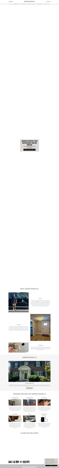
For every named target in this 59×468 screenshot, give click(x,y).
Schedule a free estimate (29, 149)
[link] (9, 1)
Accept (51, 465)
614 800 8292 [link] (48, 1)
